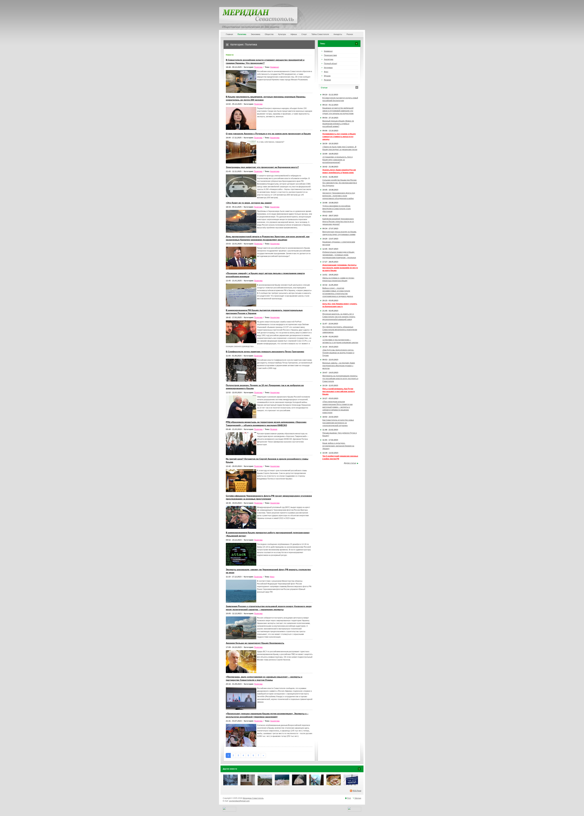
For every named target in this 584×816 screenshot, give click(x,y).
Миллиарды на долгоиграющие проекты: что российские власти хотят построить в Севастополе (340, 378)
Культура (282, 34)
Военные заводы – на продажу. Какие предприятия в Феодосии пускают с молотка (338, 365)
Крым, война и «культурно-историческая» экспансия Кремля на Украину (338, 446)
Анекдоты (338, 34)
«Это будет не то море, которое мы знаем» (249, 203)
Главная (229, 34)
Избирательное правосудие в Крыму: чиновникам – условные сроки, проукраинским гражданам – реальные (339, 255)
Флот (272, 577)
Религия (273, 429)
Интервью (328, 68)
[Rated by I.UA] (229, 811)
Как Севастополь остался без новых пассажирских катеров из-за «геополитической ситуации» (338, 423)
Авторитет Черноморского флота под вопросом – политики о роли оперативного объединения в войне (338, 196)
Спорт (304, 34)
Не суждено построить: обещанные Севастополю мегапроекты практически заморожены (339, 329)
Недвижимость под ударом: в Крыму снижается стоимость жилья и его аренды (339, 136)
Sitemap (357, 798)
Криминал (274, 67)
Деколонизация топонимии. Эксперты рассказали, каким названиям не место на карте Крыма (340, 268)
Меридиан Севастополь (253, 798)
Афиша (293, 34)
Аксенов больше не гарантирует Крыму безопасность (255, 643)
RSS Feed (357, 791)
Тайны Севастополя (320, 34)
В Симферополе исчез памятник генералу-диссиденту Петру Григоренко (265, 351)
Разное (350, 34)
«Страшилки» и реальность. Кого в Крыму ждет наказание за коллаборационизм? (337, 160)
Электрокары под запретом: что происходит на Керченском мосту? (262, 167)
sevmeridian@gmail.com (239, 801)
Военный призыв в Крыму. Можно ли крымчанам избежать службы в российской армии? (338, 124)
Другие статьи (350, 463)
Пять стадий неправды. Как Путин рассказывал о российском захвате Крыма (338, 391)
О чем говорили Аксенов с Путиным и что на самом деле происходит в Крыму (268, 134)
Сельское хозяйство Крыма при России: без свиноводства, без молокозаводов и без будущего (339, 183)
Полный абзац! (330, 63)
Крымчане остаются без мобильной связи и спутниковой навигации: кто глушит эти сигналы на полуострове (338, 111)
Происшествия (330, 55)
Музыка (327, 76)
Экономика (255, 34)
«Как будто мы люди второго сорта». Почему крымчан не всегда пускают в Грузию (338, 353)
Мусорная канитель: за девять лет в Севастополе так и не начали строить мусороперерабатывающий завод (338, 317)
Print (349, 798)
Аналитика (274, 138)
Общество (269, 34)
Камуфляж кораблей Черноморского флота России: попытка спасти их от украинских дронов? (338, 221)
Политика (242, 34)
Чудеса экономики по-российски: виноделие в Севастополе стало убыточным (336, 208)
